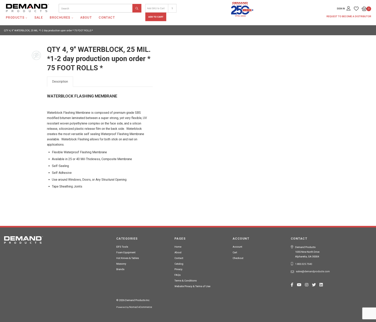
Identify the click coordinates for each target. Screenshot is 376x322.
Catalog (178, 263)
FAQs (177, 274)
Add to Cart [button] (155, 16)
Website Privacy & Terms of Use (192, 286)
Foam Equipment (126, 252)
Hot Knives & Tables (127, 258)
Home (177, 246)
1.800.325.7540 (303, 263)
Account (237, 246)
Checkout (238, 258)
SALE (38, 17)
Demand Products (18, 15)
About (86, 17)
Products (15, 17)
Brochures (60, 17)
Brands (120, 269)
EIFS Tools (122, 246)
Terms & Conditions (185, 280)
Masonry (121, 263)
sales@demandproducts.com (313, 271)
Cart (235, 252)
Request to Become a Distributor (348, 16)
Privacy (178, 269)
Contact (107, 17)
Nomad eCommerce (140, 307)
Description (60, 81)
